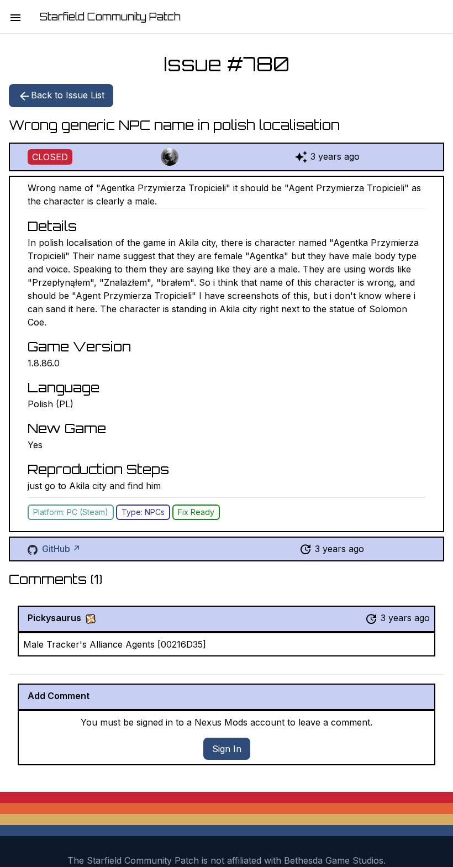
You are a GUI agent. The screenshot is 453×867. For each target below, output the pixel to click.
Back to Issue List (67, 95)
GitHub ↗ (61, 548)
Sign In (226, 748)
